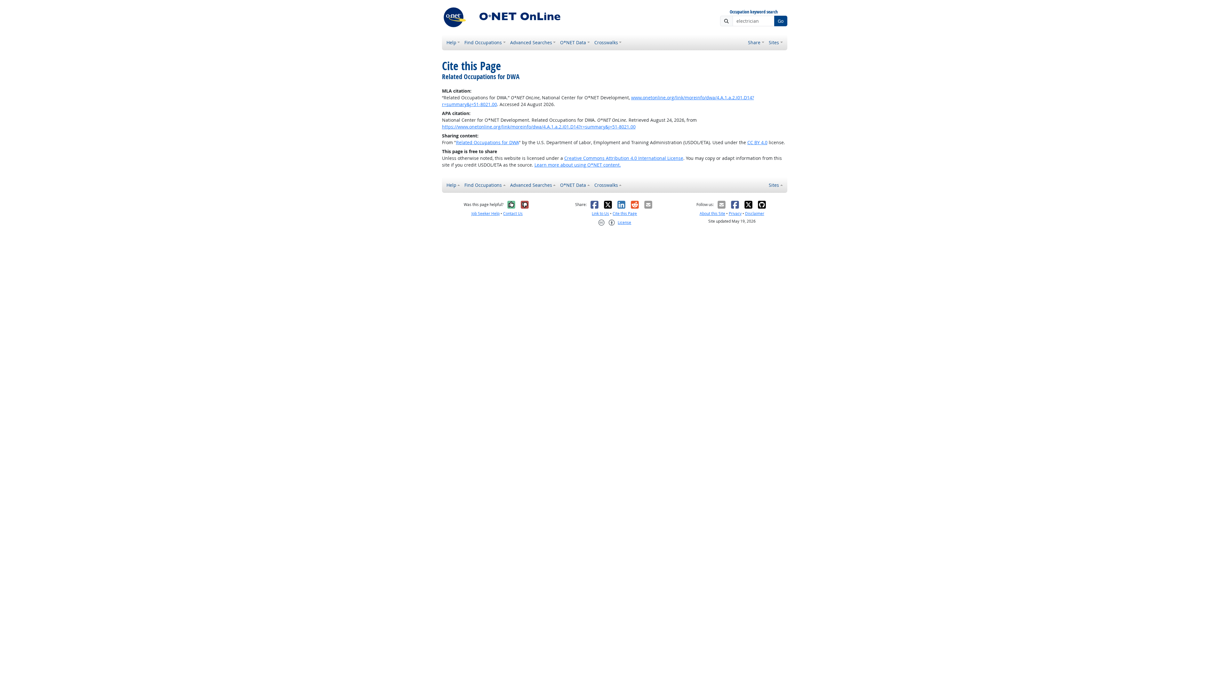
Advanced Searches (531, 42)
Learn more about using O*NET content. (577, 165)
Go (780, 21)
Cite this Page (625, 213)
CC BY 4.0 (757, 142)
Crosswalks (606, 42)
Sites (774, 42)
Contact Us (513, 213)
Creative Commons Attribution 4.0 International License (623, 158)
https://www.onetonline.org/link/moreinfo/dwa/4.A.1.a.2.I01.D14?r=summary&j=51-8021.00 (539, 127)
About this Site (712, 213)
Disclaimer (754, 213)
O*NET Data (573, 42)
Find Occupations (483, 42)
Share (754, 42)
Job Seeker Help (485, 213)
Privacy (735, 213)
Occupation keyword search (754, 12)
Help (451, 42)
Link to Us (600, 213)
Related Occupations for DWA (487, 142)
